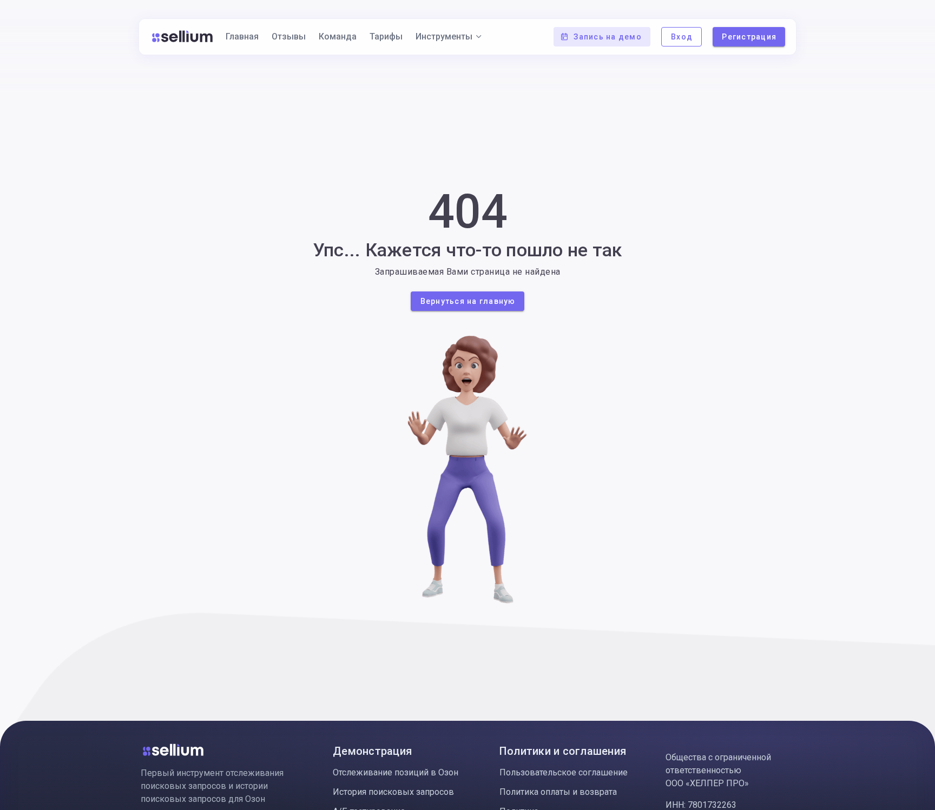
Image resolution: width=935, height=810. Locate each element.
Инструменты (444, 36)
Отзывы (289, 36)
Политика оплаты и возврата (558, 792)
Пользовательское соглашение (563, 772)
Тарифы (386, 36)
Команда (338, 36)
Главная (242, 36)
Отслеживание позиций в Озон (395, 772)
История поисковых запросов (393, 792)
